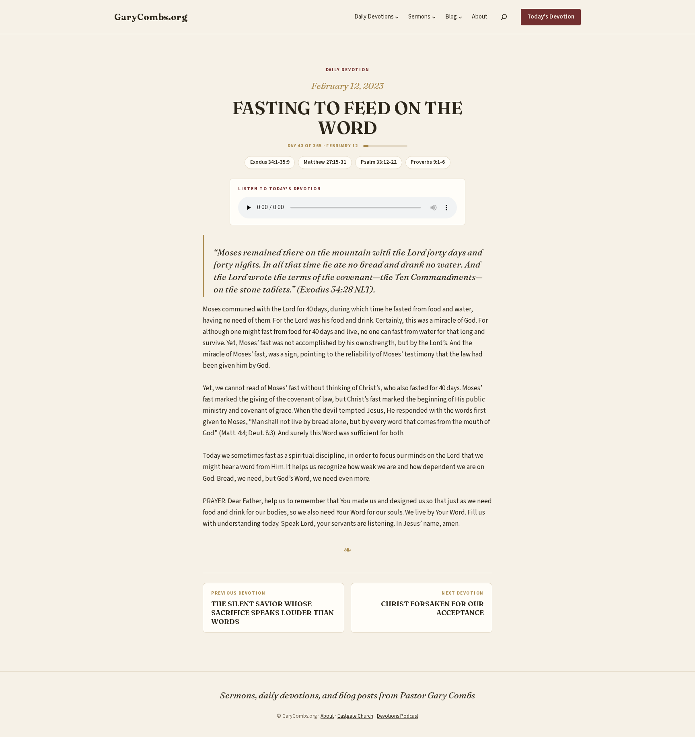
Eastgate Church (355, 716)
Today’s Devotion (550, 16)
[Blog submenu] (460, 17)
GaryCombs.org (150, 17)
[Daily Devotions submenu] (397, 17)
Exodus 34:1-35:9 (270, 162)
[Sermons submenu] (434, 17)
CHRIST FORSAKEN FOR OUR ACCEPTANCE (432, 608)
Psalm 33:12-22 (379, 162)
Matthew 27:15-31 (325, 162)
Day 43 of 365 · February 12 (323, 146)
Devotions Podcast (397, 716)
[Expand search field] (504, 17)
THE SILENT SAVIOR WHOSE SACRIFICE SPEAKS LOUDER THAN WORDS (272, 612)
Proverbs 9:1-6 (428, 162)
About (327, 716)
